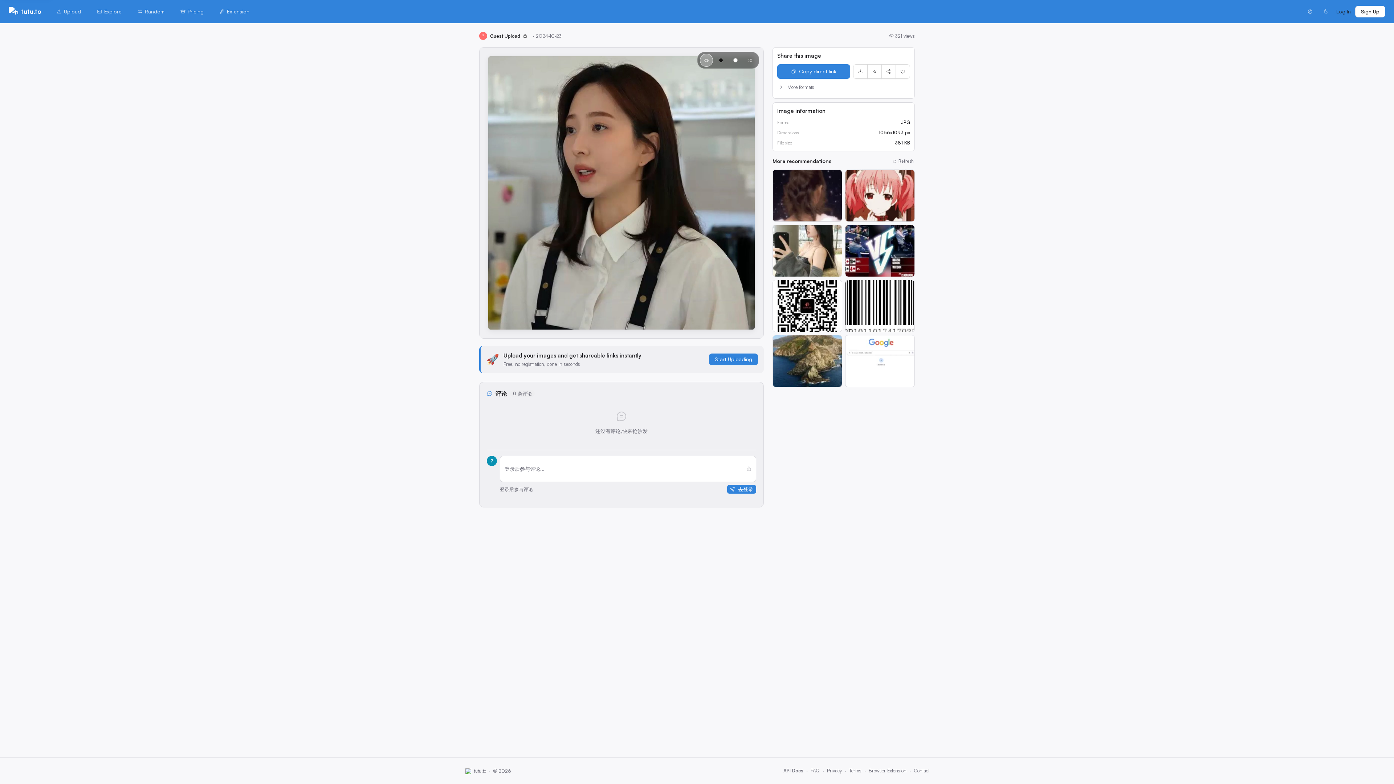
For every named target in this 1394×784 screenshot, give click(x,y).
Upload (72, 11)
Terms (855, 770)
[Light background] (735, 60)
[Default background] (706, 60)
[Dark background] (720, 60)
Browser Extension (887, 770)
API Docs (793, 770)
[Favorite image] (903, 71)
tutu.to (31, 11)
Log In (1343, 11)
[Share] (888, 71)
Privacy (834, 770)
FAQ (815, 770)
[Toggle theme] (1326, 11)
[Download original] (860, 71)
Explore (113, 11)
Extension (238, 11)
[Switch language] (1310, 11)
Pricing (196, 11)
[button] (843, 87)
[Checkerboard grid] (750, 60)
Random (154, 11)
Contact (921, 770)
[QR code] (874, 71)
